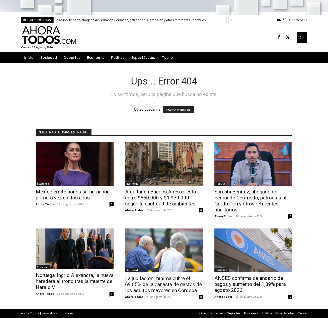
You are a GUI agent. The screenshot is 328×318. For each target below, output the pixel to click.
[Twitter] (287, 37)
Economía (43, 183)
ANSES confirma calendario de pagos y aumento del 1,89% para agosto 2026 (250, 284)
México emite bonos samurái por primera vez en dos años (72, 195)
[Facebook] (279, 37)
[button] (302, 37)
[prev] (224, 20)
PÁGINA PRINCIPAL (178, 109)
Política (220, 183)
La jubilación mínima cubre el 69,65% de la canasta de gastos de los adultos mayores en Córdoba (163, 284)
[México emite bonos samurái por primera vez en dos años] (75, 164)
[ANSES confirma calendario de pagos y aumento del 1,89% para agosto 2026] (253, 250)
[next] (231, 20)
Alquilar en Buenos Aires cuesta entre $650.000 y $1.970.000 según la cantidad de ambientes (160, 198)
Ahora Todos (45, 204)
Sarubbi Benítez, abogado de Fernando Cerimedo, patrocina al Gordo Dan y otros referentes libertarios (131, 20)
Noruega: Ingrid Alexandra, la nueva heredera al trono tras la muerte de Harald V (75, 281)
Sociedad (43, 267)
